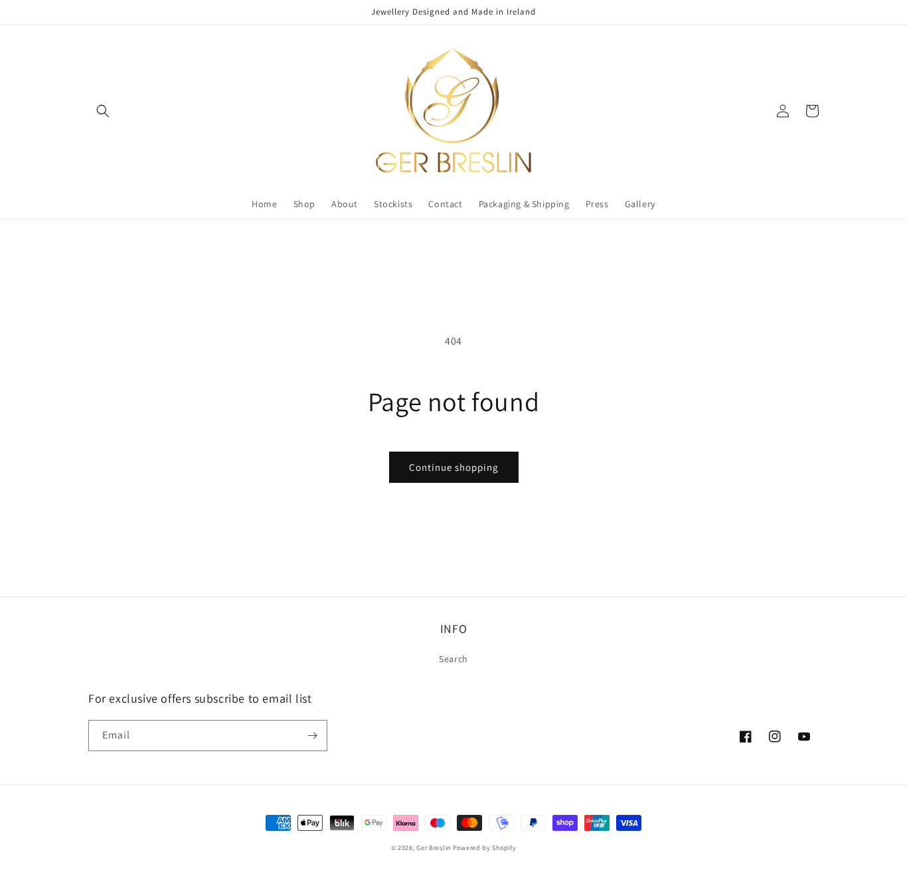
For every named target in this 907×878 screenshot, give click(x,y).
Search (453, 659)
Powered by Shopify (485, 847)
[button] (103, 111)
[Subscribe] (312, 735)
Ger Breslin (433, 847)
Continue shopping (454, 467)
